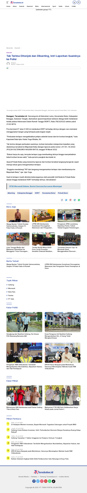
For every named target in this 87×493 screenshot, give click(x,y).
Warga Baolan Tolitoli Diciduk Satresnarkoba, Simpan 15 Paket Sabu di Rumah (17, 226)
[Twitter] (38, 481)
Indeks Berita (64, 477)
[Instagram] (42, 481)
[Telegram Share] (74, 200)
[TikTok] (53, 481)
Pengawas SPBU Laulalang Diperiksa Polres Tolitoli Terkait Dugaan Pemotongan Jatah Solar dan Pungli (68, 226)
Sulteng (11, 285)
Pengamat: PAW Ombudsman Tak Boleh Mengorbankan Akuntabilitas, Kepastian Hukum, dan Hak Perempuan (24, 366)
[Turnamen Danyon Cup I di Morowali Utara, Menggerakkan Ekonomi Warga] (69, 239)
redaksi (13, 63)
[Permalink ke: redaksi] (8, 63)
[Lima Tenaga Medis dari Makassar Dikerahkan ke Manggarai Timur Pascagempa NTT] (17, 239)
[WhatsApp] (49, 481)
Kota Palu (11, 292)
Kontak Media (24, 477)
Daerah (9, 52)
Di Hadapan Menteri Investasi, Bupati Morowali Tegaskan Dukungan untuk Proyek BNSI (43, 424)
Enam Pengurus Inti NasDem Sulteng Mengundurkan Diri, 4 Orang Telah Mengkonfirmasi (58, 336)
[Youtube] (45, 481)
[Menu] (7, 2)
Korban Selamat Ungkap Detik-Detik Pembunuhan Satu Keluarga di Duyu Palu (40, 459)
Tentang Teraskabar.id (48, 477)
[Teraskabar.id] (16, 2)
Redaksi (34, 477)
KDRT (37, 193)
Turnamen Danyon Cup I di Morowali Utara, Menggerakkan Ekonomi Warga (67, 249)
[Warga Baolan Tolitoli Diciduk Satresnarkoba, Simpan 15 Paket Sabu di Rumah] (17, 215)
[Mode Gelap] (74, 2)
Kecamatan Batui (48, 193)
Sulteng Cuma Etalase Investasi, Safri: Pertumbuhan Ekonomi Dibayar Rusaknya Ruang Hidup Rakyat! (46, 431)
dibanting (11, 193)
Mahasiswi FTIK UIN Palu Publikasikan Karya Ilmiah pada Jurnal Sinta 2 (23, 408)
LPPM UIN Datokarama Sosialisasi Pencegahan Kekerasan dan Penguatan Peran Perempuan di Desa (42, 226)
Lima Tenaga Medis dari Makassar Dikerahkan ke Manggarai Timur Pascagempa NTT (17, 249)
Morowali (11, 288)
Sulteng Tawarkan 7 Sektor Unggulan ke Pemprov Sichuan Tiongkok (36, 438)
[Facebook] (34, 481)
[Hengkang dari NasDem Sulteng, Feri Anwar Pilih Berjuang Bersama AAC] (24, 322)
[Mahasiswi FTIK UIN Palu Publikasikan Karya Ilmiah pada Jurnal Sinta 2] (24, 395)
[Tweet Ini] (66, 200)
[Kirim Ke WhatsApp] (79, 200)
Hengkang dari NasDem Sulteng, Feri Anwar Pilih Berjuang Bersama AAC (22, 335)
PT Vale (11, 299)
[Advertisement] (43, 29)
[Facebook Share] (62, 200)
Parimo (10, 295)
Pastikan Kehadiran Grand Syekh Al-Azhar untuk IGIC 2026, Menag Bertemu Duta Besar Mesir (61, 409)
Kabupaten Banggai (25, 193)
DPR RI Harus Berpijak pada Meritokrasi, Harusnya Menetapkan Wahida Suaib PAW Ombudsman (60, 366)
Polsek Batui (63, 193)
